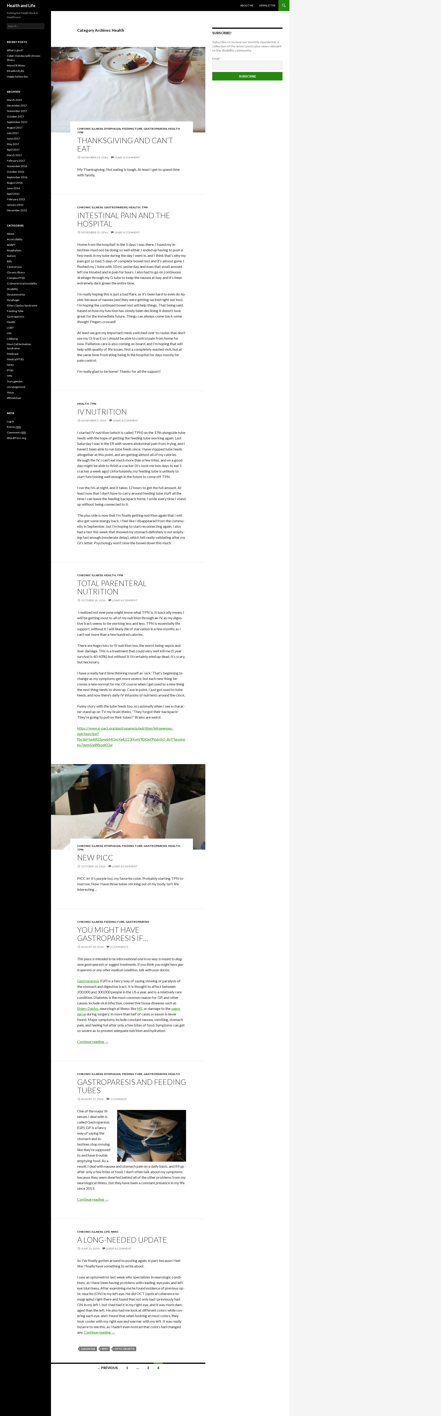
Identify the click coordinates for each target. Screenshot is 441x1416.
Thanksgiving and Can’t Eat (125, 144)
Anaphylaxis (14, 250)
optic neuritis (125, 1348)
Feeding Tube (132, 128)
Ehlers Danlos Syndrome (22, 305)
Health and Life (21, 5)
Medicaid (12, 353)
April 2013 (13, 193)
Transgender (15, 381)
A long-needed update (122, 1239)
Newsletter (267, 5)
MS (139, 1008)
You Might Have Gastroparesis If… (112, 934)
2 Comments (119, 947)
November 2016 (17, 166)
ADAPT (11, 245)
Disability (12, 289)
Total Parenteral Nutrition (112, 587)
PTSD (10, 370)
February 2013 (16, 199)
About (10, 233)
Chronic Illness (90, 128)
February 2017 (16, 160)
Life (107, 1231)
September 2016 (17, 177)
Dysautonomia (16, 294)
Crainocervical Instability (22, 283)
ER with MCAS (15, 71)
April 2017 (13, 149)
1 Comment (118, 1099)
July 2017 (13, 133)
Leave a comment (127, 157)
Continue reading (92, 1041)
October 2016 (15, 171)
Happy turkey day (17, 76)
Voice (10, 392)
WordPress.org (16, 438)
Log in (10, 421)
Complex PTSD (16, 278)
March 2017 (14, 155)
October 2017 (15, 116)
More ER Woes (16, 65)
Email (216, 58)
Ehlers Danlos (88, 1008)
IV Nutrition (102, 411)
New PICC (95, 857)
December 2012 (17, 210)
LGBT (10, 327)
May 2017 (13, 144)
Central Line (14, 267)
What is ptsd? (15, 50)
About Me (246, 5)
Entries (14, 427)
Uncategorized (16, 387)
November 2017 (17, 111)
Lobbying (12, 338)
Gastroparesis (155, 128)
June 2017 (13, 138)
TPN (80, 132)
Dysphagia (112, 128)
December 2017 (17, 105)
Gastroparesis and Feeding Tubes (131, 1086)
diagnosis (88, 1348)
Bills (9, 261)
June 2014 (13, 188)
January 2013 (15, 204)
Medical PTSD (15, 359)
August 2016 (15, 182)
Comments (16, 432)
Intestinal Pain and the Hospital (123, 219)
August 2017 (15, 127)
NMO (115, 1231)
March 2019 (14, 100)
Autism (11, 256)
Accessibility (14, 239)
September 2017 (17, 122)
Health (174, 128)
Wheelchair (14, 398)
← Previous (107, 1368)
